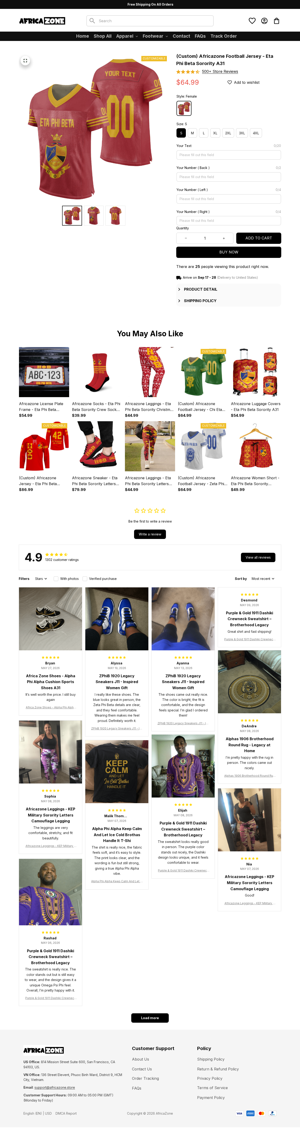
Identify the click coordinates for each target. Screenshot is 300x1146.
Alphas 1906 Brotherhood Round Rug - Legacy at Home (249, 776)
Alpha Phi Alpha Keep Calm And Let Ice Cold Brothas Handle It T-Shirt (116, 881)
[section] (220, 71)
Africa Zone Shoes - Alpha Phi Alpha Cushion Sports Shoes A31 (50, 708)
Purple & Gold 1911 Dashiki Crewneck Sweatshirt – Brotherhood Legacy (249, 639)
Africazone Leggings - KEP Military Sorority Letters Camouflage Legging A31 (51, 846)
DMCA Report (66, 1113)
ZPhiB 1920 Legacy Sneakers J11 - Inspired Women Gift (117, 729)
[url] (54, 1087)
